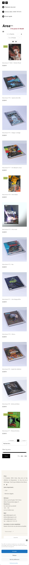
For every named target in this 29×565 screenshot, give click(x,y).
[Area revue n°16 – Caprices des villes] (14, 83)
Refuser (14, 555)
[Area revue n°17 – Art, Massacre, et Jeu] (14, 153)
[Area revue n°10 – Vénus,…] (14, 319)
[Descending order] (21, 34)
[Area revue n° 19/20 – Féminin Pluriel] (14, 52)
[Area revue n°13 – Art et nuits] (14, 214)
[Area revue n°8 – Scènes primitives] (14, 389)
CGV (6, 490)
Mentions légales (8, 493)
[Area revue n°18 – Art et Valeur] (14, 183)
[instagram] (6, 3)
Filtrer (6, 456)
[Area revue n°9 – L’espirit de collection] (14, 354)
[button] (27, 540)
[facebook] (3, 3)
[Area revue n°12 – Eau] (14, 249)
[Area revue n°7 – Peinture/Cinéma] (14, 420)
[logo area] (13, 24)
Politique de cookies (14, 563)
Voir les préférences (14, 559)
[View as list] (16, 41)
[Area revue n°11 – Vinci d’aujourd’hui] (14, 284)
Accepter (14, 551)
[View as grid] (13, 41)
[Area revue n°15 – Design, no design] (14, 118)
